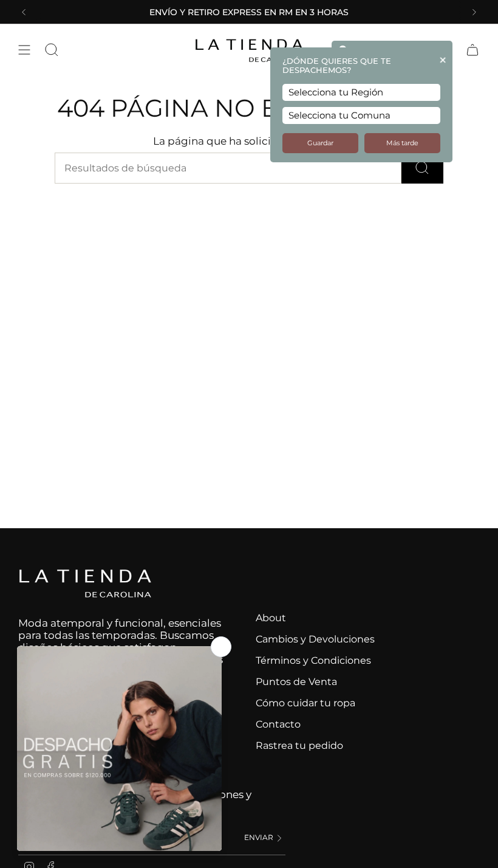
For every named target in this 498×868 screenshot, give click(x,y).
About (271, 618)
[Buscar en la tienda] (422, 168)
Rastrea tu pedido (299, 745)
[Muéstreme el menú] (24, 50)
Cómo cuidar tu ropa (305, 703)
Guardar (320, 143)
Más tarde (402, 143)
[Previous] (23, 12)
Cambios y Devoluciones (315, 639)
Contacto (278, 724)
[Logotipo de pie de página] (85, 583)
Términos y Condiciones (313, 660)
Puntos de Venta (296, 681)
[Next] (474, 12)
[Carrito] (472, 50)
